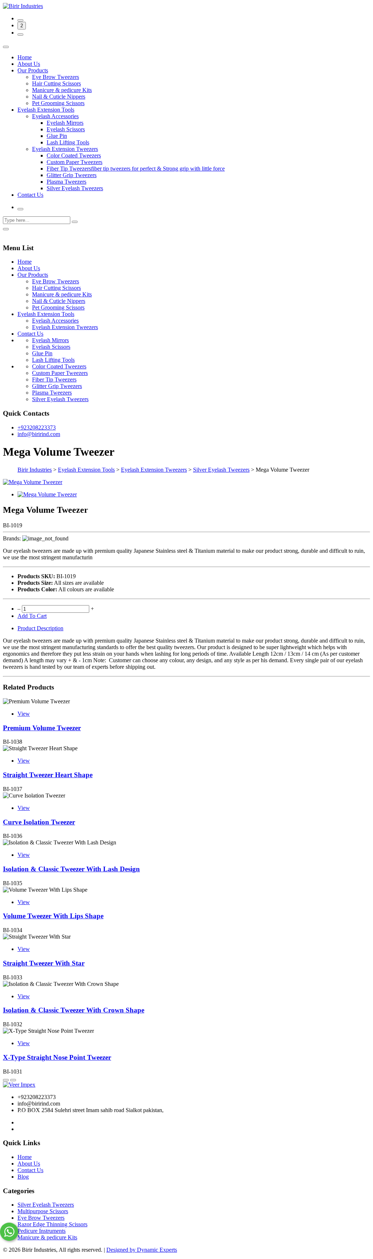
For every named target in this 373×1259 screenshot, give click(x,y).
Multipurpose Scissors (42, 1211)
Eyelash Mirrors (65, 123)
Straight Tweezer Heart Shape (48, 775)
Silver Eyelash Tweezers (75, 188)
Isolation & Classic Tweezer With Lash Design (71, 869)
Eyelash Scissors (66, 129)
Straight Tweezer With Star (44, 963)
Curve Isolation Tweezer (39, 822)
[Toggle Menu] (6, 47)
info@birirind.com (38, 434)
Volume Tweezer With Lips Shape (53, 916)
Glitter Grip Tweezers (72, 175)
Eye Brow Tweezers (55, 77)
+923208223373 (36, 427)
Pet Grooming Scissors (58, 103)
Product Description (40, 628)
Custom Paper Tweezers (74, 162)
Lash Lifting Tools (68, 142)
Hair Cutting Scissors (56, 83)
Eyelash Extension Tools (45, 110)
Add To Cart (32, 616)
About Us (28, 64)
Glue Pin (57, 136)
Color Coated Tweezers (74, 155)
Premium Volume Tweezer (42, 728)
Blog (23, 1177)
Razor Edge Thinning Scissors (52, 1224)
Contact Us (30, 195)
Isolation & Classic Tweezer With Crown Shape (73, 1010)
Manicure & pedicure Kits (62, 90)
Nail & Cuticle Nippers (58, 96)
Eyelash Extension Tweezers (65, 149)
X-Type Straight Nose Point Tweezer (57, 1057)
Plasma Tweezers (66, 182)
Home (24, 57)
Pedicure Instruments (41, 1231)
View (23, 714)
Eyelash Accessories (55, 116)
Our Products (32, 70)
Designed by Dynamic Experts (141, 1250)
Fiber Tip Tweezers (54, 379)
